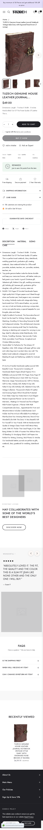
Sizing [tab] (32, 241)
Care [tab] (4, 245)
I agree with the (18, 132)
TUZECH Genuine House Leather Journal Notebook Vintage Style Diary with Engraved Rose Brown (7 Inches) (21, 751)
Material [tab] (21, 241)
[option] (21, 54)
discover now (14, 527)
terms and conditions (23, 132)
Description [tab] (8, 241)
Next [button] (38, 55)
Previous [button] (4, 55)
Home (5, 19)
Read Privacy (28, 817)
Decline (28, 823)
